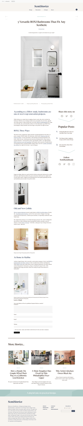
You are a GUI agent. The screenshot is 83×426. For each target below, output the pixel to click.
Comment (16, 304)
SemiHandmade (54, 409)
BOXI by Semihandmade (42, 122)
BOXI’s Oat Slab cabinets (42, 212)
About (52, 9)
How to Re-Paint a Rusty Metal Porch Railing (65, 145)
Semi (41, 6)
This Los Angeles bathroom (19, 212)
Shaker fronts (19, 264)
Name (15, 314)
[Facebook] (64, 408)
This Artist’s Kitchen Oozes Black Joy (65, 372)
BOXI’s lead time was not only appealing (22, 142)
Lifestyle (46, 9)
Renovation (38, 9)
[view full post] (18, 357)
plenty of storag (25, 222)
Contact (53, 406)
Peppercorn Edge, (17, 137)
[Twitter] (66, 408)
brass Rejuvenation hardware (22, 213)
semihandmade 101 (41, 16)
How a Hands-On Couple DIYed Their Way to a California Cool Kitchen (18, 374)
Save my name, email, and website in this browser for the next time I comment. (32, 329)
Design (30, 9)
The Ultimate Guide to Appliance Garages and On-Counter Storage (66, 139)
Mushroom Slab (44, 136)
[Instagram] (71, 408)
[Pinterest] (69, 408)
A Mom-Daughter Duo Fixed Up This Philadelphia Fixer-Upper (41, 374)
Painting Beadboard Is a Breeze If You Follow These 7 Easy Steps (66, 132)
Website (15, 324)
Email (15, 319)
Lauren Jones (42, 29)
